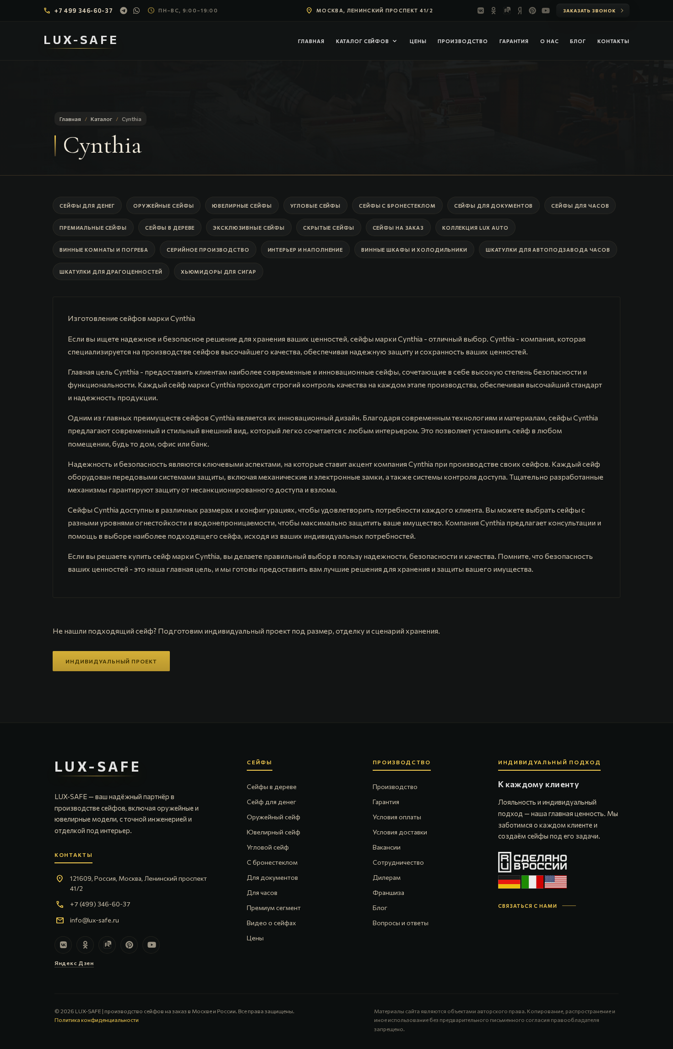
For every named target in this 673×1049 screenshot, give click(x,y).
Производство (463, 41)
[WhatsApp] (136, 10)
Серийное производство (208, 250)
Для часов (262, 892)
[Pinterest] (532, 10)
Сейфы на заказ (398, 228)
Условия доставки (400, 832)
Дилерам (387, 877)
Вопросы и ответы (401, 923)
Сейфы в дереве (170, 228)
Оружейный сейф (273, 817)
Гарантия (514, 41)
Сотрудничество (398, 862)
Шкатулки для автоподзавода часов (548, 250)
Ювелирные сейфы (241, 206)
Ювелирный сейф (273, 832)
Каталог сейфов (367, 41)
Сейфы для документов (493, 206)
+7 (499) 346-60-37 (100, 904)
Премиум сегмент (274, 907)
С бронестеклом (272, 862)
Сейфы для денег (87, 206)
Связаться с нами (528, 905)
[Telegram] (123, 10)
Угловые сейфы (315, 206)
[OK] (494, 10)
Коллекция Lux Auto (475, 228)
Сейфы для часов (580, 206)
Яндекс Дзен (74, 963)
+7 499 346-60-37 (83, 10)
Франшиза (388, 892)
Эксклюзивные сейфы (249, 228)
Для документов (272, 877)
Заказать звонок (589, 10)
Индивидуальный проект (111, 661)
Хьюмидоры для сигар (218, 272)
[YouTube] (545, 10)
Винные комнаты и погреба (104, 250)
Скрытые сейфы (328, 228)
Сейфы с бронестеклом (397, 206)
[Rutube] (506, 10)
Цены (418, 41)
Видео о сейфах (271, 923)
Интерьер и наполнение (305, 250)
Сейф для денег (271, 802)
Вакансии (387, 847)
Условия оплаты (397, 817)
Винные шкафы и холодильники (414, 250)
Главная (311, 41)
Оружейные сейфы (163, 206)
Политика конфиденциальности (96, 1019)
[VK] (481, 10)
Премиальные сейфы (93, 228)
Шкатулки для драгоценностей (111, 272)
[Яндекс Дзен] (519, 10)
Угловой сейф (268, 847)
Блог (578, 41)
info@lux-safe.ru (94, 920)
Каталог (101, 119)
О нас (549, 41)
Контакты (613, 41)
